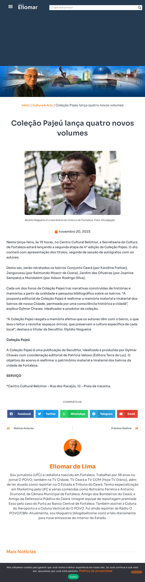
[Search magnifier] (139, 7)
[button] (10, 6)
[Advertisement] (72, 39)
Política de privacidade (95, 571)
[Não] (136, 572)
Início (26, 105)
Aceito (73, 576)
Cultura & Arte (42, 105)
